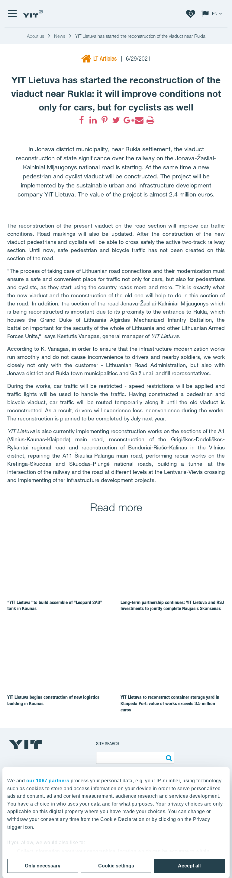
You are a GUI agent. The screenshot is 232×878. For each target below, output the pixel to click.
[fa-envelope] (139, 120)
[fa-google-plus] (127, 120)
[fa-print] (150, 120)
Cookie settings (116, 865)
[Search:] (168, 758)
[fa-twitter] (116, 120)
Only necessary (42, 865)
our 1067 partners (47, 780)
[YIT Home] (33, 14)
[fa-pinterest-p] (104, 120)
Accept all (189, 865)
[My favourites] (190, 14)
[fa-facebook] (81, 120)
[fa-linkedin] (93, 120)
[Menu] (12, 13)
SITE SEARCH (107, 743)
